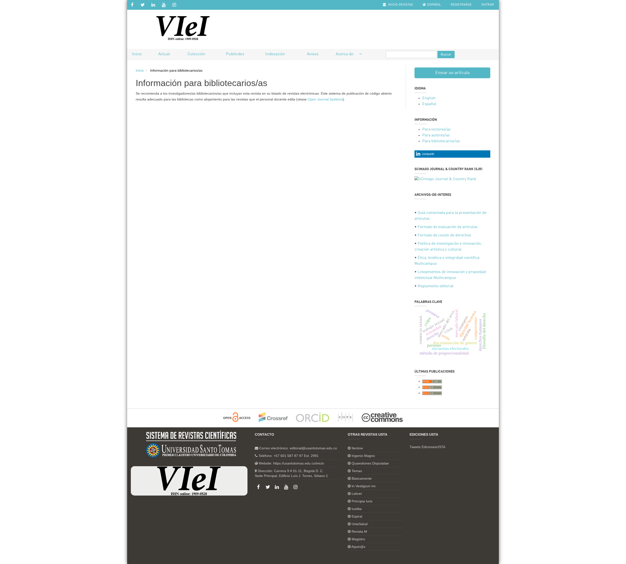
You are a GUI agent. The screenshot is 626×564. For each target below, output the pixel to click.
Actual (164, 54)
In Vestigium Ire (364, 486)
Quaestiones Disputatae (370, 463)
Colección (196, 54)
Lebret (357, 494)
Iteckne (357, 448)
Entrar (487, 4)
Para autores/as (436, 135)
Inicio (137, 54)
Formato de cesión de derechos (444, 235)
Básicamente (362, 478)
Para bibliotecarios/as (441, 141)
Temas (357, 471)
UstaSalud (360, 524)
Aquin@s (358, 547)
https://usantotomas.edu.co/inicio (298, 463)
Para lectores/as (436, 130)
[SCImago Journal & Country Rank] (445, 179)
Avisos (312, 54)
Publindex (235, 54)
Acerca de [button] (345, 54)
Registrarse (461, 4)
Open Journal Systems (325, 99)
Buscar (446, 54)
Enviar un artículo (452, 73)
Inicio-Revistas (400, 4)
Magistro (358, 539)
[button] (452, 154)
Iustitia (357, 509)
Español (433, 4)
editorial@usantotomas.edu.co (313, 448)
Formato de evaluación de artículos (448, 227)
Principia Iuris (362, 501)
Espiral (357, 516)
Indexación (275, 54)
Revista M (359, 531)
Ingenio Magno (363, 456)
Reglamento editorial (436, 286)
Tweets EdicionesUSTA (427, 447)
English (429, 98)
